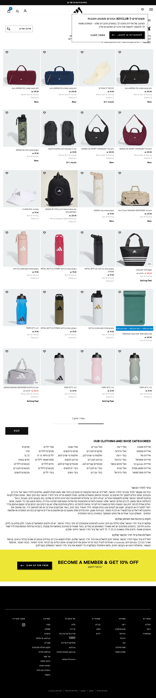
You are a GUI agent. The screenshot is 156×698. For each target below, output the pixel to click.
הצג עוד (147, 42)
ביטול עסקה (45, 661)
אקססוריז (147, 634)
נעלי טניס (121, 468)
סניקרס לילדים (46, 451)
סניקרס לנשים (71, 451)
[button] (135, 52)
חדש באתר (23, 460)
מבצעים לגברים (21, 468)
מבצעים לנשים (21, 473)
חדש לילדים (48, 464)
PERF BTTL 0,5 (32, 328)
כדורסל (122, 634)
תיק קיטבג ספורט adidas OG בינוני (138, 88)
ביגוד (149, 629)
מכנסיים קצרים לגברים (91, 464)
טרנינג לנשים (71, 460)
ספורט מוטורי (120, 652)
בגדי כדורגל (120, 460)
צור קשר (47, 657)
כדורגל (123, 638)
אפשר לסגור (97, 35)
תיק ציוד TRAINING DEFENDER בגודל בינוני (135, 211)
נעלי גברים (96, 447)
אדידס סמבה (144, 447)
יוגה (124, 643)
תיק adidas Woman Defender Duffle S (21, 388)
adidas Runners (68, 659)
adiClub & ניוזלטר (43, 638)
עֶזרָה (48, 625)
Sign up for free (38, 565)
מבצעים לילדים (21, 464)
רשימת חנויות (44, 666)
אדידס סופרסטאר (141, 473)
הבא (17, 431)
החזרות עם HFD (43, 670)
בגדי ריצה (121, 455)
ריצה (124, 625)
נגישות (47, 675)
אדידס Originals (142, 464)
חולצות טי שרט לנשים (67, 455)
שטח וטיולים (121, 648)
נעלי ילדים (49, 447)
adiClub (72, 648)
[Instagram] (23, 625)
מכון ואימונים (120, 629)
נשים (98, 629)
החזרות (47, 634)
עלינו (73, 625)
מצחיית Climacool (30, 209)
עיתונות (72, 638)
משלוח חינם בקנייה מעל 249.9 (79, 3)
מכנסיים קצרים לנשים (67, 464)
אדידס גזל (145, 455)
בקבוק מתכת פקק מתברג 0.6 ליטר (26, 269)
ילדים (98, 634)
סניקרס (25, 447)
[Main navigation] (151, 9)
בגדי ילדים (48, 473)
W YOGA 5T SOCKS (106, 88)
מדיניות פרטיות (71, 691)
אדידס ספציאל (143, 460)
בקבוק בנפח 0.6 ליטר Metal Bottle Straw (58, 269)
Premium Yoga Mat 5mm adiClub (137, 334)
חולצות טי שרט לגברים (91, 455)
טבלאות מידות (44, 652)
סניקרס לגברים (94, 451)
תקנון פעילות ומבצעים (41, 648)
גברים (97, 625)
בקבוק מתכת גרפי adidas (104, 211)
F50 (27, 451)
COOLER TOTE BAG (144, 270)
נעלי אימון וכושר (118, 464)
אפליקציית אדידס (68, 643)
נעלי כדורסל (120, 473)
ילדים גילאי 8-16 (45, 455)
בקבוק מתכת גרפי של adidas (27, 150)
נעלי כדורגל (120, 451)
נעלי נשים (73, 447)
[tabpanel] (78, 244)
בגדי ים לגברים (94, 468)
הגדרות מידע (102, 691)
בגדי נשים (73, 473)
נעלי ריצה (121, 447)
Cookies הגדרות (55, 691)
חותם (91, 691)
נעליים (148, 625)
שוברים (47, 643)
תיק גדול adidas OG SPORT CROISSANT (135, 149)
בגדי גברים (96, 473)
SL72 (26, 455)
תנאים (83, 691)
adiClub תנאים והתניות (66, 652)
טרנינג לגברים (95, 460)
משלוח (47, 629)
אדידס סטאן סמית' (141, 468)
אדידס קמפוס (144, 451)
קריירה (72, 629)
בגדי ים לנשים (71, 468)
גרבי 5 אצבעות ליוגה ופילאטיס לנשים (62, 149)
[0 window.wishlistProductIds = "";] (142, 9)
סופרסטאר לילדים (44, 460)
